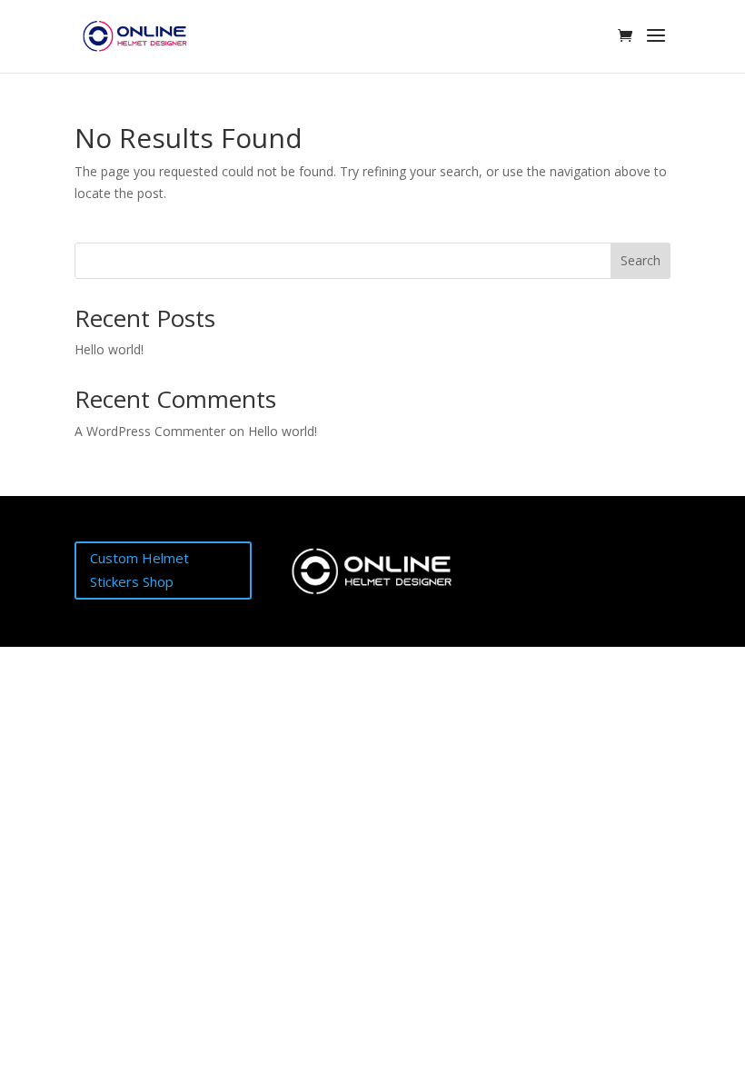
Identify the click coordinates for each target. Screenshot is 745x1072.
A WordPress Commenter (149, 431)
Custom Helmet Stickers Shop (139, 570)
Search (641, 260)
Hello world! (109, 349)
